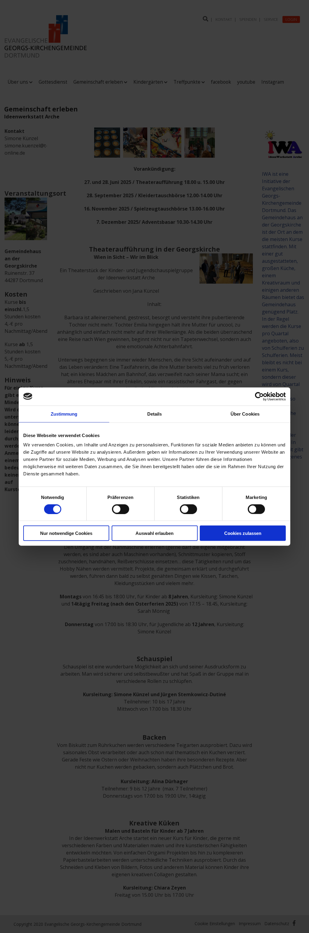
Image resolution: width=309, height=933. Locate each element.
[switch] (120, 509)
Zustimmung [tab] (64, 413)
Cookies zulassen (242, 533)
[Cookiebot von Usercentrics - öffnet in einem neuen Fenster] (259, 396)
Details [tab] (154, 413)
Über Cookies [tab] (245, 413)
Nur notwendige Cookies (66, 533)
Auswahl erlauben (154, 533)
